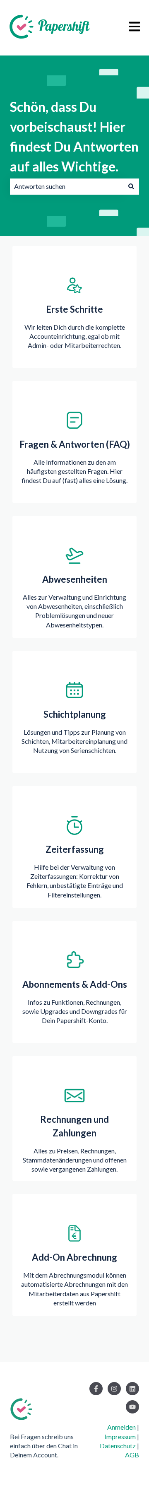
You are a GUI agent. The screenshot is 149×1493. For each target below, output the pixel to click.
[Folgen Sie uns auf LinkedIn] (132, 1388)
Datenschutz (118, 1446)
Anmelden (121, 1427)
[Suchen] (131, 186)
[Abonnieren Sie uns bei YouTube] (132, 1406)
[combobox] (66, 186)
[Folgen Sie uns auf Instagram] (114, 1388)
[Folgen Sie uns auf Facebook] (96, 1388)
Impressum (120, 1436)
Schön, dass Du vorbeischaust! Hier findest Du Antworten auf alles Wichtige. (74, 136)
